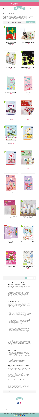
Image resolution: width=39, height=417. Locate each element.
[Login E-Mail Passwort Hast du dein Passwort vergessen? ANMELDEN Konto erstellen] (19, 8)
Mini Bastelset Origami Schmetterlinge (10, 192)
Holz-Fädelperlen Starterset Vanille (28, 142)
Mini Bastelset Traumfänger (11, 92)
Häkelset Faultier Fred (10, 67)
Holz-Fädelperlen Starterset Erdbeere (11, 167)
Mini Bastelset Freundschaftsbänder (28, 93)
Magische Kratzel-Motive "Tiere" (28, 67)
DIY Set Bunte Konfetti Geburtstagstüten (28, 217)
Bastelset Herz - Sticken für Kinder (28, 117)
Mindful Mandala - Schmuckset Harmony (11, 242)
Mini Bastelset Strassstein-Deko (28, 191)
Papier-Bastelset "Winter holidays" (28, 267)
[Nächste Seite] (34, 278)
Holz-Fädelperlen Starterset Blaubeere (11, 117)
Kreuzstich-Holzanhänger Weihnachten (11, 43)
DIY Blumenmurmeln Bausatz (28, 42)
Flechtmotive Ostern (11, 266)
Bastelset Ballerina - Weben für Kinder (11, 217)
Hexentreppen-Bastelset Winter (28, 241)
